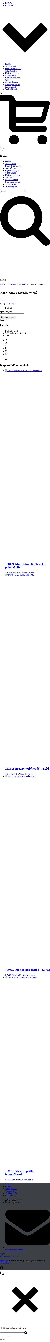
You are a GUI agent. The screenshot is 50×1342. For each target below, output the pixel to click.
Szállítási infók (12, 1193)
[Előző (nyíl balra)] (1, 1339)
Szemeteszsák (10, 87)
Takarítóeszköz (11, 71)
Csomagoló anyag (12, 85)
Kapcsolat (10, 1191)
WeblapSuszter (6, 1263)
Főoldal (8, 64)
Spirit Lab (4, 1261)
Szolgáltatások (11, 1189)
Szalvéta (8, 80)
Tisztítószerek (10, 66)
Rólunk (9, 1186)
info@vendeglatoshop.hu (15, 1250)
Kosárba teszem (9, 318)
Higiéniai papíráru (12, 78)
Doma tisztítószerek (13, 69)
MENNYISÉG (6, 312)
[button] (27, 573)
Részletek (16, 573)
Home (2, 284)
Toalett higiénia (11, 89)
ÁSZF (2, 1254)
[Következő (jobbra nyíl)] (4, 1339)
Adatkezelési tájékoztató (10, 1256)
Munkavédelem (11, 82)
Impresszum (11, 1195)
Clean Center (10, 75)
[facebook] (1, 1268)
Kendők (23, 284)
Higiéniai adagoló (12, 73)
